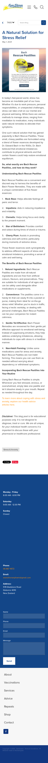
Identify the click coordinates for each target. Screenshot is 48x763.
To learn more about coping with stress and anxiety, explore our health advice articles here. (23, 401)
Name (5, 612)
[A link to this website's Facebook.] (5, 731)
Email (5, 631)
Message (7, 640)
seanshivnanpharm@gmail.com (17, 577)
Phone (5, 621)
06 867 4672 (9, 568)
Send (9, 661)
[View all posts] (2, 22)
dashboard (19, 749)
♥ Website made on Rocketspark (21, 750)
